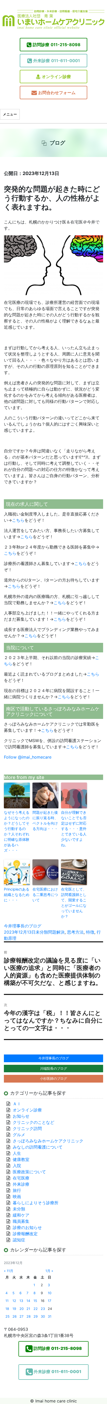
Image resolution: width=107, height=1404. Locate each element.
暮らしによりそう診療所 (35, 1202)
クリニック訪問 (27, 1128)
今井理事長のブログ (22, 925)
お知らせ (21, 1116)
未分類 (42, 932)
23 (43, 1309)
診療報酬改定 (25, 1233)
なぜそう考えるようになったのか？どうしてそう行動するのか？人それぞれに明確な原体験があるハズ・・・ (16, 831)
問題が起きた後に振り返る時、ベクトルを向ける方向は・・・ (45, 820)
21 (28, 1309)
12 (14, 1301)
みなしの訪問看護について (38, 1147)
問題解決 (56, 932)
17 (49, 1301)
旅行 (17, 1190)
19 (14, 1309)
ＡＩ (17, 1103)
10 (49, 1293)
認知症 (19, 1239)
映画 (17, 1196)
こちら (18, 520)
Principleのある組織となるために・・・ (16, 894)
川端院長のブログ (53, 1068)
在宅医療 (21, 1178)
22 (36, 1309)
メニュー (10, 114)
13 (21, 1301)
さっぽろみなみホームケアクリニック (48, 1140)
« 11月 (8, 1271)
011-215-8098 (57, 44)
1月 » (49, 1271)
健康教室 (21, 1159)
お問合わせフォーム (57, 92)
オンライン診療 (56, 76)
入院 (17, 1165)
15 (35, 1301)
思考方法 (75, 932)
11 (7, 1301)
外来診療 (21, 1184)
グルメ (19, 1134)
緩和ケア (23, 1215)
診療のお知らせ (27, 1227)
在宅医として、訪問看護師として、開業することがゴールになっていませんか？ (73, 902)
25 (7, 1316)
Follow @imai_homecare (27, 757)
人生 (17, 1153)
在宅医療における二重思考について (45, 894)
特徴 (90, 932)
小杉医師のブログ (53, 1078)
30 (43, 1316)
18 (7, 1309)
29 (36, 1316)
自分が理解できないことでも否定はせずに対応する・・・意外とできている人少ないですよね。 (73, 828)
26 (14, 1316)
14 (28, 1301)
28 (28, 1316)
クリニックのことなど (33, 1122)
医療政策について (29, 1171)
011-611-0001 (56, 60)
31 (49, 1316)
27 (21, 1316)
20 (21, 1309)
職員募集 (21, 1221)
